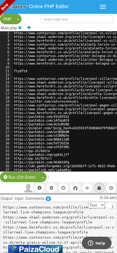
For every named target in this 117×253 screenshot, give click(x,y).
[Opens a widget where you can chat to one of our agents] (97, 243)
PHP (7, 19)
